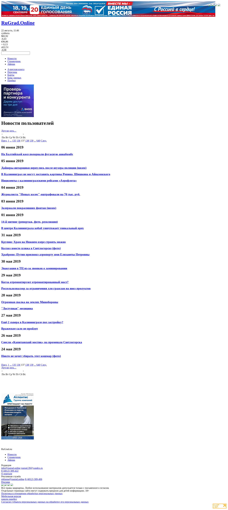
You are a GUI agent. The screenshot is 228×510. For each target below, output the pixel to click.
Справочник (14, 61)
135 (14, 140)
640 (38, 140)
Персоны (12, 72)
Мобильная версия (11, 496)
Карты (10, 75)
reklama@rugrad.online (12, 479)
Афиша (11, 64)
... (11, 140)
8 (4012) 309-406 (33, 479)
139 (31, 140)
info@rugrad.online (10, 468)
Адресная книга (15, 69)
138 (27, 140)
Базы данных (14, 77)
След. (44, 140)
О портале (6, 473)
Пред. (4, 140)
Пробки (11, 80)
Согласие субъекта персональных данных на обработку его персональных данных (45, 502)
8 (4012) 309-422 (9, 471)
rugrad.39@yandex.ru (32, 468)
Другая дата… (8, 130)
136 (18, 140)
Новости (12, 58)
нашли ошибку (9, 499)
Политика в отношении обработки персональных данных (32, 493)
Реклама (5, 482)
